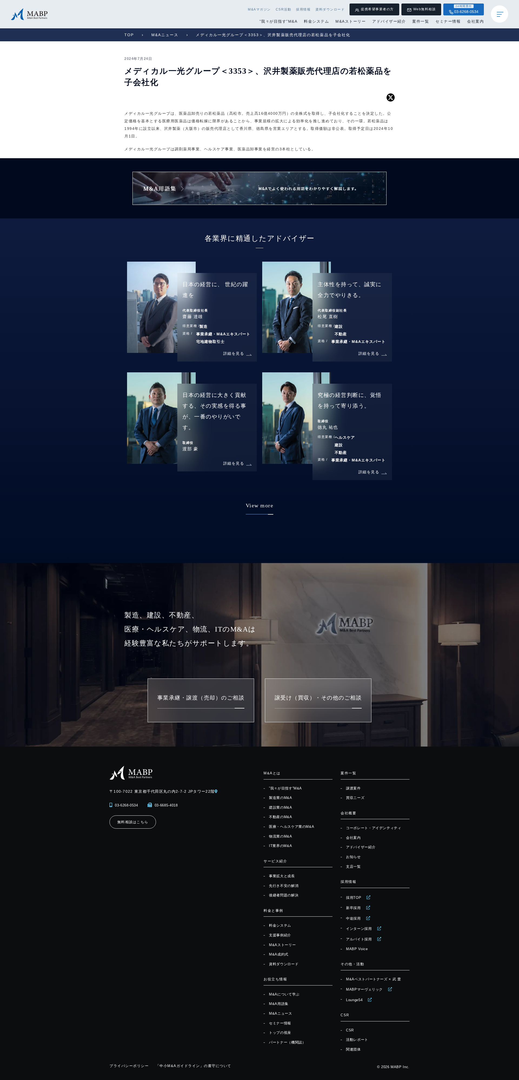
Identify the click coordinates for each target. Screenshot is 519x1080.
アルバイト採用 (359, 939)
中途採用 (353, 918)
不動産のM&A (280, 817)
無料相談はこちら (132, 822)
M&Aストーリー (350, 21)
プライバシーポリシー (129, 1066)
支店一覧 (353, 867)
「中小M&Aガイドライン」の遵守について (193, 1066)
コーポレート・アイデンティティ (373, 828)
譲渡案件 (353, 788)
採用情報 (303, 9)
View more (260, 505)
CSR (350, 1030)
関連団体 (353, 1049)
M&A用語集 (278, 1004)
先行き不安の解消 (283, 886)
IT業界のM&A (280, 846)
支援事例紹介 (280, 935)
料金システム (316, 21)
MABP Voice (357, 949)
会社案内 (475, 21)
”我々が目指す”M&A (279, 21)
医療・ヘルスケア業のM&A (291, 827)
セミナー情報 (448, 21)
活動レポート (357, 1040)
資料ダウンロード (330, 9)
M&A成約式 (278, 954)
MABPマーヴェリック (364, 989)
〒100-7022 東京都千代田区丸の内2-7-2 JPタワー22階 (162, 791)
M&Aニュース (165, 35)
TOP (129, 35)
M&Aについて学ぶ (284, 994)
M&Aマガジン (259, 9)
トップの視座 (280, 1033)
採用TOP (353, 898)
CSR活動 (283, 9)
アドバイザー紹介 (389, 21)
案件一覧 (420, 21)
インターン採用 (359, 929)
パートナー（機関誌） (287, 1042)
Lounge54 (354, 1000)
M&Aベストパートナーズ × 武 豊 (373, 979)
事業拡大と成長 (282, 876)
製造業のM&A (280, 798)
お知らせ (353, 857)
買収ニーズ (355, 798)
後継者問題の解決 (283, 895)
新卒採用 (353, 908)
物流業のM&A (280, 836)
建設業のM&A (280, 807)
